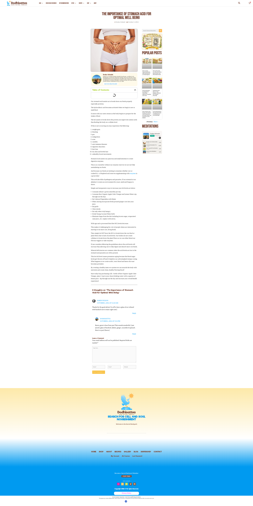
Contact (158, 458)
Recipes (80, 3)
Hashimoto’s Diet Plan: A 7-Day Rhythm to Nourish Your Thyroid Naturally (157, 82)
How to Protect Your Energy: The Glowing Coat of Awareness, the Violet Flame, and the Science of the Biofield (146, 98)
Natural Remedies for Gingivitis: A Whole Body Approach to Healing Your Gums (146, 82)
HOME (93, 458)
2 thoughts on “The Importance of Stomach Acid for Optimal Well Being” (115, 96)
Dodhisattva (105, 325)
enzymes (133, 180)
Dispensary (146, 458)
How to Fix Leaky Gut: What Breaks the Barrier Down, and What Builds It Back (157, 67)
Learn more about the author (110, 83)
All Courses (126, 463)
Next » (156, 105)
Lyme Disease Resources (51, 3)
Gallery (127, 458)
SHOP (101, 458)
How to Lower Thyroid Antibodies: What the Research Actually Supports (146, 67)
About (95, 3)
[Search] (160, 30)
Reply (134, 320)
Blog (40, 3)
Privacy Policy (126, 500)
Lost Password (137, 463)
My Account (115, 463)
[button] (135, 90)
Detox (72, 3)
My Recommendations (64, 3)
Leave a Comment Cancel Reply (105, 101)
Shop (88, 3)
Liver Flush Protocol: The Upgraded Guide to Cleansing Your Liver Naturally (157, 97)
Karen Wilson (102, 307)
